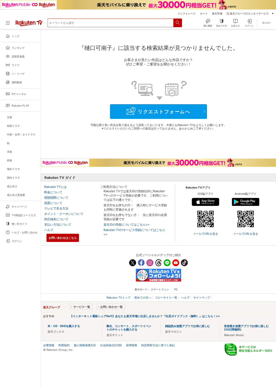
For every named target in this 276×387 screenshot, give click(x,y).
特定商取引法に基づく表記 (158, 345)
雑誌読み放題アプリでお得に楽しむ (187, 326)
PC (176, 289)
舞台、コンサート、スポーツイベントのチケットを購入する (129, 327)
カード (204, 13)
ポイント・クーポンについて (63, 214)
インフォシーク (186, 13)
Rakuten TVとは (55, 187)
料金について (53, 192)
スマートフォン (160, 289)
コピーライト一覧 (166, 297)
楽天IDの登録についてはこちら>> (127, 224)
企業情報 (48, 345)
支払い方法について (57, 224)
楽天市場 (217, 13)
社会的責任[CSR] (111, 345)
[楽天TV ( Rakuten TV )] (29, 24)
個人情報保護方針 (85, 345)
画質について (53, 203)
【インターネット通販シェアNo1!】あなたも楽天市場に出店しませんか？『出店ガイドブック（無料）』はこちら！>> (145, 316)
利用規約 (64, 345)
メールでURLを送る (205, 233)
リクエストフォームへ (164, 111)
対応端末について (56, 219)
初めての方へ (142, 297)
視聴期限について (56, 197)
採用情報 (131, 345)
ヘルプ (48, 230)
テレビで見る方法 (56, 208)
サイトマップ (201, 297)
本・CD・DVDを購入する (64, 326)
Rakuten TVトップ (119, 297)
